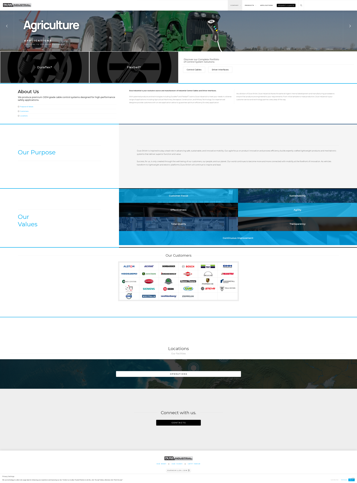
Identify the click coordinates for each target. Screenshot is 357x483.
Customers (24, 111)
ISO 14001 (177, 464)
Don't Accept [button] (344, 479)
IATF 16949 (194, 464)
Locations (24, 116)
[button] (301, 5)
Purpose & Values (26, 107)
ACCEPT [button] (351, 479)
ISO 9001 (161, 464)
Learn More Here (334, 479)
